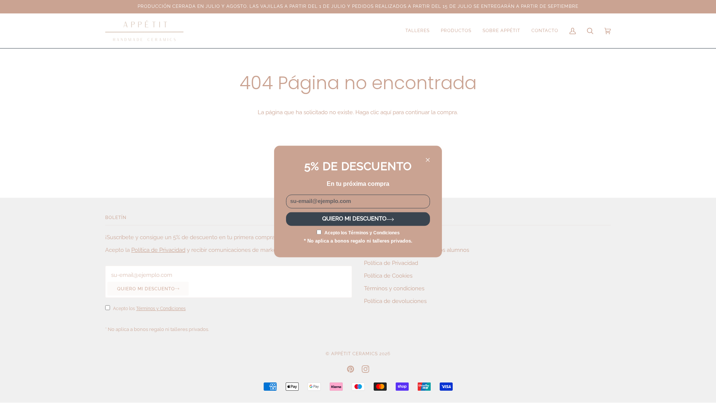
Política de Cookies (388, 275)
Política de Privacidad (158, 250)
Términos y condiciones (394, 288)
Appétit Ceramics (354, 353)
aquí (385, 112)
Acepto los (149, 308)
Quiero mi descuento (146, 288)
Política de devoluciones (395, 301)
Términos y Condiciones (161, 308)
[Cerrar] (431, 157)
